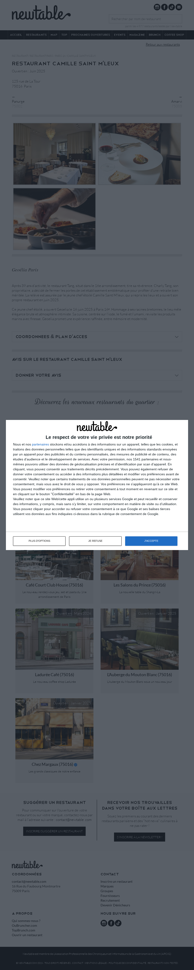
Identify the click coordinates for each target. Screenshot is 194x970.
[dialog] (97, 485)
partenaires (40, 444)
